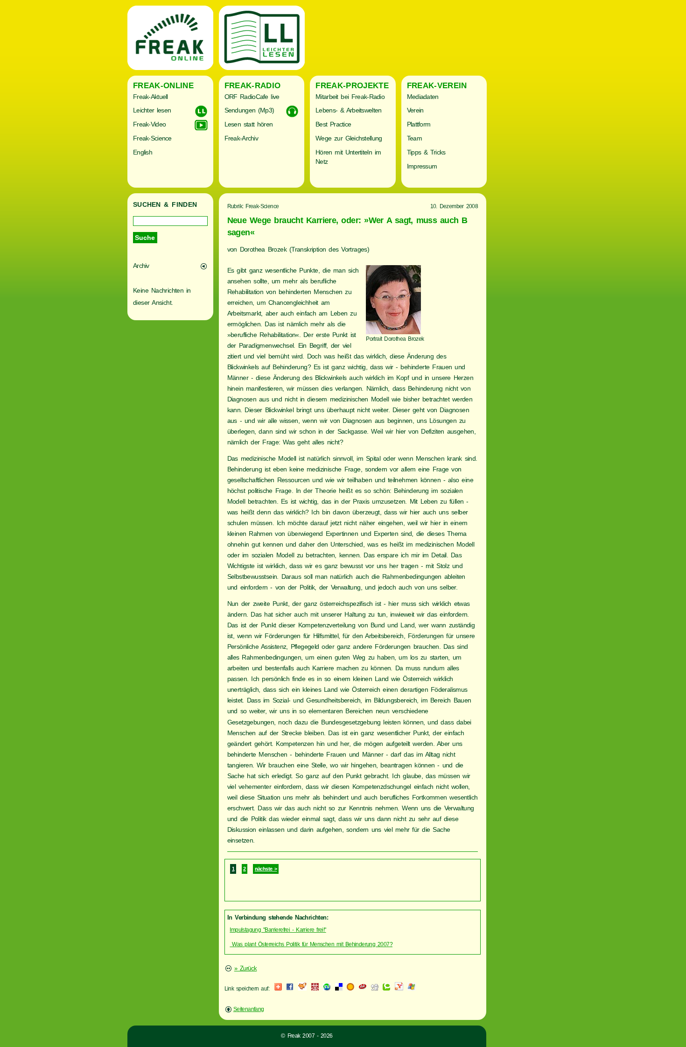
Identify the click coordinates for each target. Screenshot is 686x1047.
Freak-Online (163, 85)
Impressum (422, 166)
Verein (415, 110)
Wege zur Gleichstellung (348, 138)
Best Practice (333, 124)
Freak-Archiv (241, 138)
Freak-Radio (252, 85)
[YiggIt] (302, 988)
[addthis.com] (278, 988)
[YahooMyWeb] (399, 988)
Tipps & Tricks (426, 152)
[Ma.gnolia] (350, 988)
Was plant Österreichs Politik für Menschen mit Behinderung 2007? (311, 944)
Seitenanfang (248, 1009)
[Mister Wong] (315, 988)
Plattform (419, 124)
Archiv (141, 265)
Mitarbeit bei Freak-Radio (350, 96)
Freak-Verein (437, 85)
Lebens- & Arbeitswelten (348, 110)
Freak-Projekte (352, 85)
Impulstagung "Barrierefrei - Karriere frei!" (278, 930)
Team (414, 138)
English (142, 152)
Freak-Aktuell (150, 96)
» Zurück (245, 968)
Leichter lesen (152, 110)
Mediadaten (423, 96)
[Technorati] (386, 988)
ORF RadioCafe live (252, 96)
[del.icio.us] (339, 988)
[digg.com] (374, 988)
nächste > (266, 868)
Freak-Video (149, 124)
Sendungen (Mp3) (249, 110)
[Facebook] (290, 988)
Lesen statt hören (248, 124)
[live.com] (411, 988)
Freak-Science (152, 138)
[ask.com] (362, 988)
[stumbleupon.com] (326, 988)
